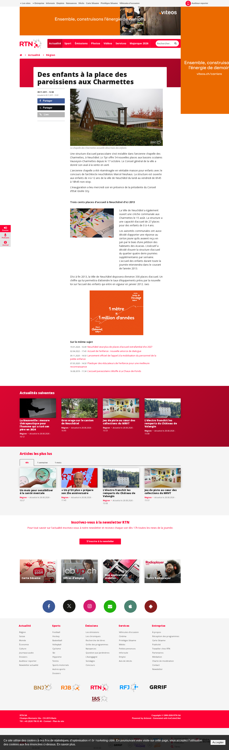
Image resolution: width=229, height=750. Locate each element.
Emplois (60, 3)
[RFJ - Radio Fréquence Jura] (129, 687)
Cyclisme (56, 648)
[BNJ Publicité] (41, 687)
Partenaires (157, 653)
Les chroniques (93, 636)
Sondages (90, 661)
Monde (22, 640)
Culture (22, 648)
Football (56, 632)
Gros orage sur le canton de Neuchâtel (77, 422)
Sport (67, 43)
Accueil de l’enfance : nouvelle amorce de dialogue (105, 351)
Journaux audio (26, 653)
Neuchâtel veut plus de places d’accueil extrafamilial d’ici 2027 (111, 346)
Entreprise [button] (39, 3)
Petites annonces (127, 648)
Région (50, 55)
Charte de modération (163, 661)
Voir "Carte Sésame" (171, 571)
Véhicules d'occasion (130, 3)
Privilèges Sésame (109, 3)
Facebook (49, 606)
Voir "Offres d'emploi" (46, 571)
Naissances (71, 3)
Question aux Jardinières (97, 653)
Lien (46, 114)
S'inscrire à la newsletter (100, 541)
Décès (81, 3)
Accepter (218, 742)
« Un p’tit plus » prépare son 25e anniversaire (77, 491)
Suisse (22, 636)
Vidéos (108, 43)
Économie (24, 644)
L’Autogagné (91, 657)
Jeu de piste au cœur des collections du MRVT (119, 422)
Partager (47, 100)
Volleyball (56, 644)
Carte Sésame (92, 3)
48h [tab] (27, 462)
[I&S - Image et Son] (99, 699)
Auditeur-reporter (200, 3)
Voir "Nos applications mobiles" (88, 571)
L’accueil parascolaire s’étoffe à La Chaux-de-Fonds (105, 371)
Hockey (55, 636)
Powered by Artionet (141, 718)
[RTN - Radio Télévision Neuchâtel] (99, 687)
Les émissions (92, 632)
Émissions (81, 43)
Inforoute (50, 3)
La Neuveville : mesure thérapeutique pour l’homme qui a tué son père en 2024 (35, 425)
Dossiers (23, 657)
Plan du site (58, 721)
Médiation (157, 657)
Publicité (156, 644)
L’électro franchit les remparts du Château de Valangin (161, 423)
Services (121, 43)
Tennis (55, 661)
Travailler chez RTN (161, 648)
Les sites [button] (25, 3)
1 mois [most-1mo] (58, 462)
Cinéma (122, 636)
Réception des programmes (165, 636)
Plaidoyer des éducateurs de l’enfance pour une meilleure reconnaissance (110, 365)
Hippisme (57, 657)
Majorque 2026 (139, 43)
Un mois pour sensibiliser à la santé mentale (36, 492)
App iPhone (130, 606)
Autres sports (58, 669)
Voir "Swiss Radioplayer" (130, 571)
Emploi (122, 657)
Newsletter (157, 669)
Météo (122, 644)
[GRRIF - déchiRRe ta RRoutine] (158, 687)
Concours (90, 665)
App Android (151, 606)
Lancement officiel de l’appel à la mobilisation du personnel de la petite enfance (113, 357)
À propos (156, 632)
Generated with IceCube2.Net (167, 718)
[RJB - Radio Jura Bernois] (70, 687)
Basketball (57, 640)
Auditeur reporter (27, 661)
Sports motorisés (60, 665)
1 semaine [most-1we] (42, 462)
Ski (53, 653)
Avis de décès (125, 661)
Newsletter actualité (28, 665)
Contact (156, 665)
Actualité (55, 43)
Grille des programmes (97, 644)
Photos (95, 43)
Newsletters (110, 606)
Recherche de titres (95, 640)
